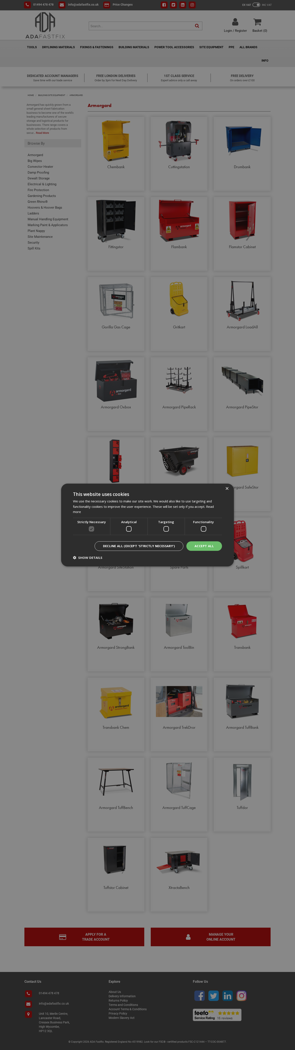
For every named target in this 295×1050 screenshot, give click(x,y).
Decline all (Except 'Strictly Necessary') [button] (139, 546)
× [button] (226, 488)
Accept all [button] (204, 546)
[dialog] (147, 525)
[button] (87, 557)
